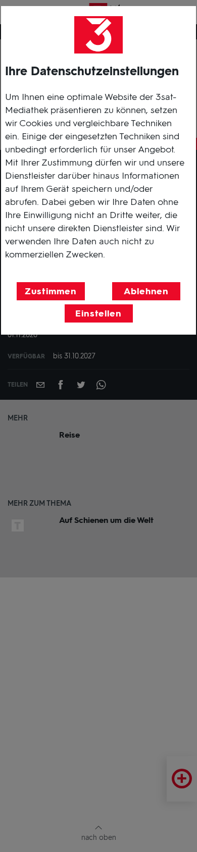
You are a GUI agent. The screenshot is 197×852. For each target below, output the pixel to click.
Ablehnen (146, 291)
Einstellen (98, 313)
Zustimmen (50, 291)
